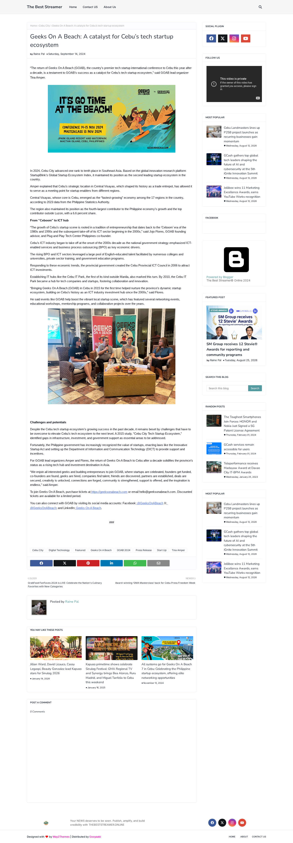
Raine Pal (39, 53)
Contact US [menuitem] (90, 7)
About (244, 836)
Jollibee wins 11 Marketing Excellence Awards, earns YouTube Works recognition (242, 192)
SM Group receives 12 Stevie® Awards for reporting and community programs (232, 349)
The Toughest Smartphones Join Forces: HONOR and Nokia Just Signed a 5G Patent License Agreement (242, 423)
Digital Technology (59, 550)
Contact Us (259, 836)
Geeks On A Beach (101, 550)
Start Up (161, 550)
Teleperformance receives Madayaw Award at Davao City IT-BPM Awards (242, 467)
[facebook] (211, 38)
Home (33, 25)
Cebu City (44, 25)
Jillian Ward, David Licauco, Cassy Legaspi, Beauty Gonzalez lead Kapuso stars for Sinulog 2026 (56, 668)
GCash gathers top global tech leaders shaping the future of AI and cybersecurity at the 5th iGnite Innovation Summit (241, 164)
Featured (80, 550)
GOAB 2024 (123, 550)
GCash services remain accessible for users (239, 447)
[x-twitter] (223, 38)
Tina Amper (178, 550)
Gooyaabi (95, 836)
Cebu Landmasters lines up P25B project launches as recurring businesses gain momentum (242, 134)
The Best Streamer (44, 7)
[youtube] (246, 38)
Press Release (144, 550)
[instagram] (234, 38)
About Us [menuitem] (110, 7)
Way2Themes (61, 836)
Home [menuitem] (73, 7)
